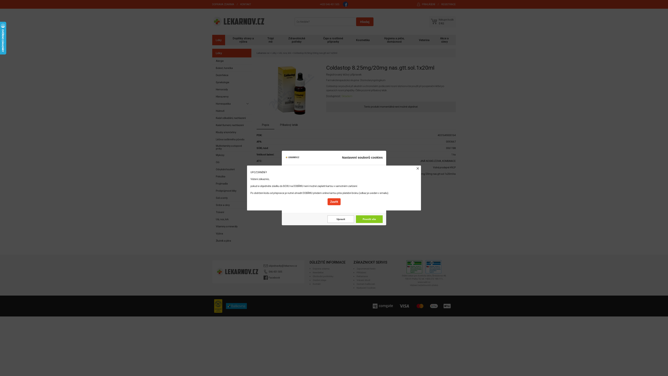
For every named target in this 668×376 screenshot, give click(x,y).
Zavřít (334, 201)
